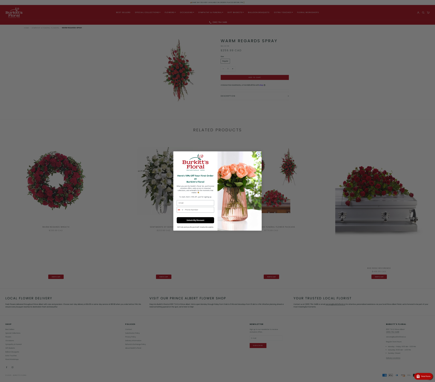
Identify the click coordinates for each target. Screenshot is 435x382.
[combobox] (180, 210)
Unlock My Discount (195, 220)
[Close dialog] (259, 154)
